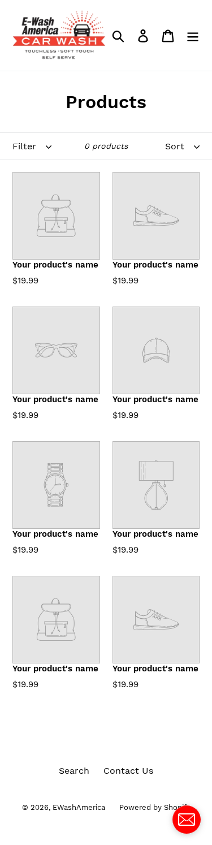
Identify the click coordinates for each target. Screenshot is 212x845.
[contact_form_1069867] (186, 819)
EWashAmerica (79, 807)
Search (74, 770)
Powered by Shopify (155, 807)
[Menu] (192, 35)
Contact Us (128, 770)
